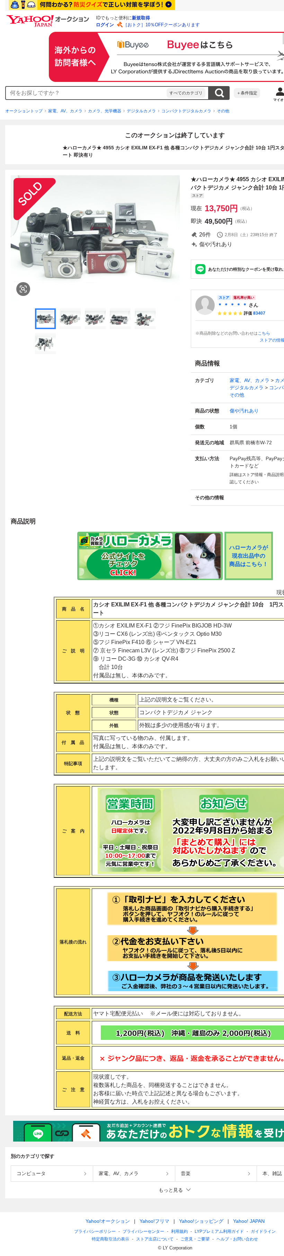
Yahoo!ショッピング (201, 1221)
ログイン (105, 24)
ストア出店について (155, 1239)
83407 (259, 313)
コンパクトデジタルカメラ (186, 111)
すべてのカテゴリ (186, 93)
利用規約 (179, 1231)
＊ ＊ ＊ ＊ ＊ (232, 305)
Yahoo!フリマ (154, 1221)
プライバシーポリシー (95, 1231)
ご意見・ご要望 (195, 1239)
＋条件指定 (247, 93)
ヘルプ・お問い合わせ (237, 1239)
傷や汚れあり (244, 410)
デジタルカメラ (141, 111)
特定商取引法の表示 (110, 1239)
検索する (219, 93)
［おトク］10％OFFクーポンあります (161, 24)
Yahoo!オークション (108, 1221)
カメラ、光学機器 (104, 111)
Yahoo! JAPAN (249, 1221)
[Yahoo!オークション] (48, 17)
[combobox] (86, 93)
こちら (264, 333)
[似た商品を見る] (23, 289)
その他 (223, 111)
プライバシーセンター (143, 1231)
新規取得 (141, 17)
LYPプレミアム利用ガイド (219, 1231)
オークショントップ (24, 111)
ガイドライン (263, 1231)
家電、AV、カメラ (65, 111)
